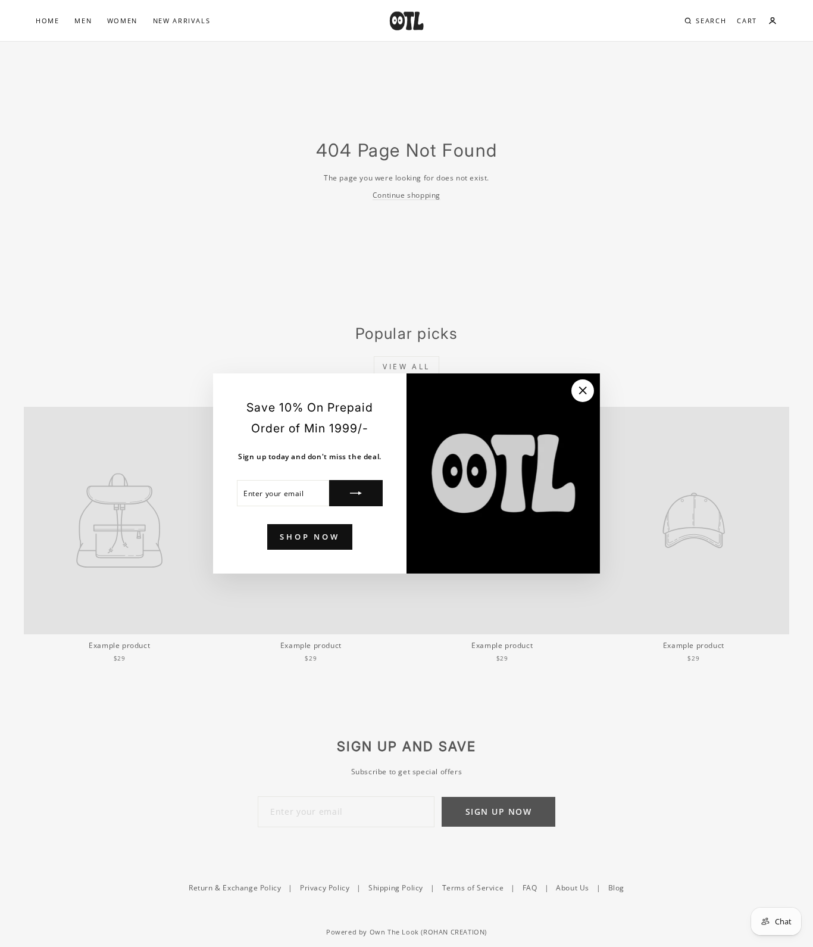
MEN (83, 20)
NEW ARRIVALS (182, 20)
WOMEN (122, 20)
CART (747, 20)
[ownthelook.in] (406, 21)
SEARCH (711, 20)
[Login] (772, 21)
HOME (48, 20)
